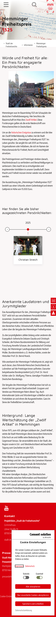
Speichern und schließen (33, 603)
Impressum (19, 566)
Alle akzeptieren (33, 586)
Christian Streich (28, 259)
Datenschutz (30, 566)
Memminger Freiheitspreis (41, 45)
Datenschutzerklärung (23, 610)
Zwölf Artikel (31, 119)
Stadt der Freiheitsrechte (11, 45)
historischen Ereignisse (21, 132)
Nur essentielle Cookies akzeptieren (33, 595)
